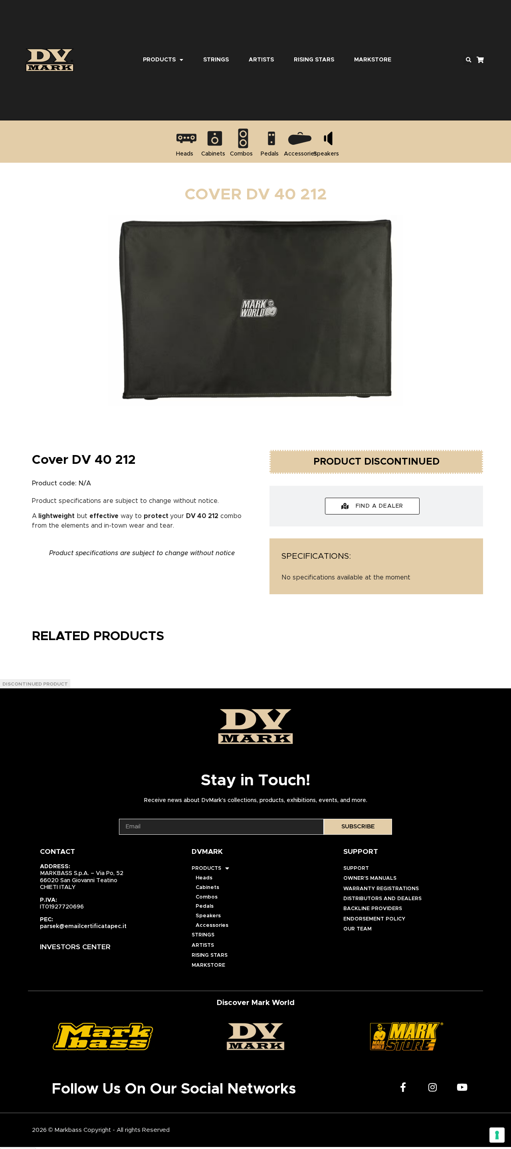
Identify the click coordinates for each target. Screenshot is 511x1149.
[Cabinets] (215, 138)
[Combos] (243, 138)
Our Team (357, 929)
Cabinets (207, 887)
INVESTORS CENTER (75, 947)
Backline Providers (372, 908)
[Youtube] (462, 1087)
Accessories (212, 925)
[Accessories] (300, 138)
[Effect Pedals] (271, 138)
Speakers (208, 915)
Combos (207, 897)
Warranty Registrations (381, 888)
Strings (216, 60)
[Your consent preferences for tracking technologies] (497, 1135)
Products (159, 60)
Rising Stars (314, 60)
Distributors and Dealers (382, 898)
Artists (261, 60)
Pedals (205, 906)
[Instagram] (433, 1087)
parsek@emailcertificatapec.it (83, 926)
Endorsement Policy (374, 919)
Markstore (372, 60)
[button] (468, 60)
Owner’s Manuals (369, 878)
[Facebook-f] (403, 1087)
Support (356, 868)
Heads (204, 878)
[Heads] (186, 138)
